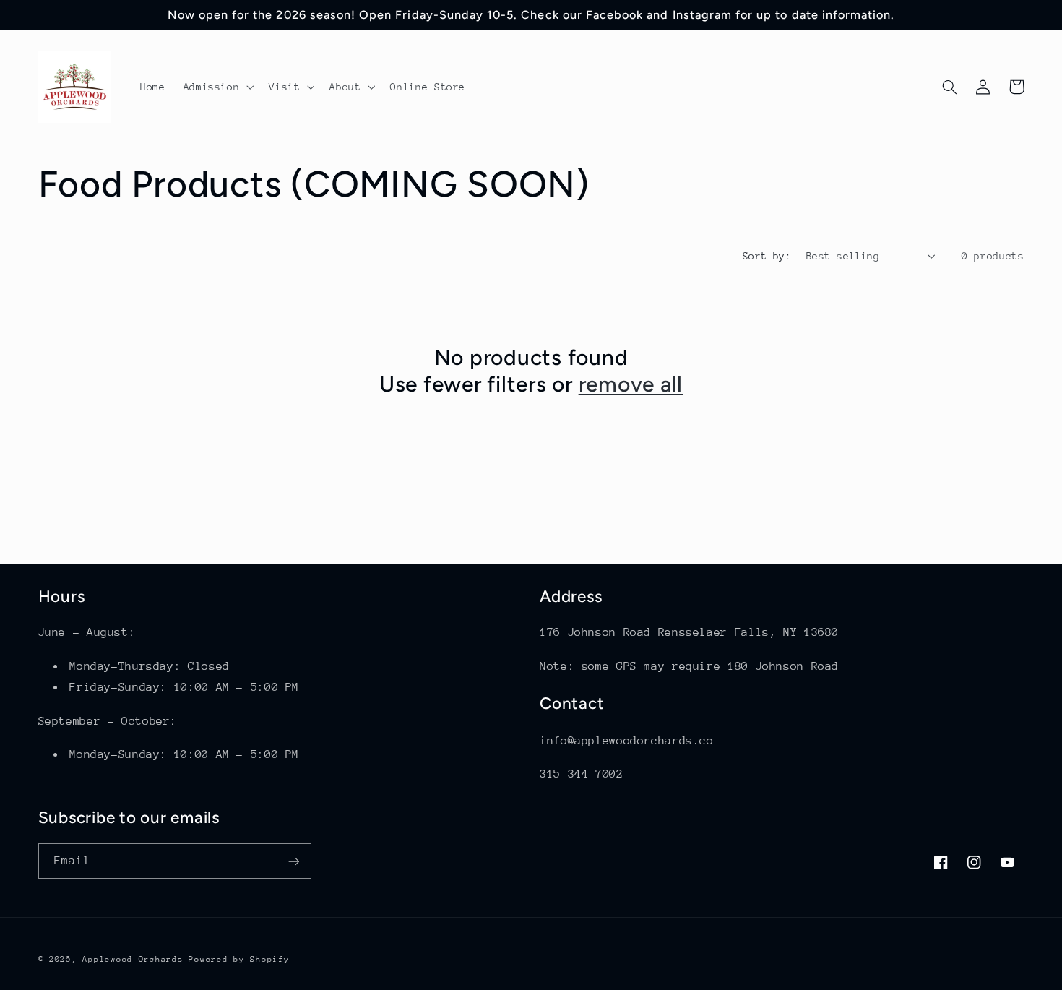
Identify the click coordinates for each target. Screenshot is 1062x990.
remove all (631, 384)
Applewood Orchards (132, 959)
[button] (217, 87)
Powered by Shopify (239, 959)
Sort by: (767, 256)
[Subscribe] (293, 861)
